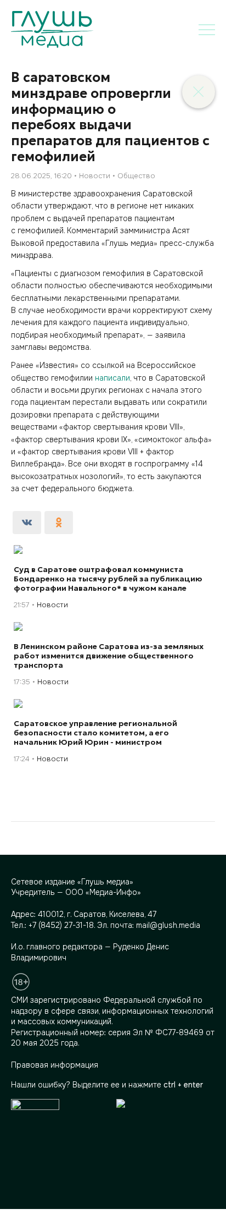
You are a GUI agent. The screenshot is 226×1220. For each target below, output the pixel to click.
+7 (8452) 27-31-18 (61, 925)
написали (112, 378)
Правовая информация (54, 1065)
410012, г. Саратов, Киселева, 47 (97, 914)
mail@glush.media (168, 925)
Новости (94, 175)
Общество (136, 175)
